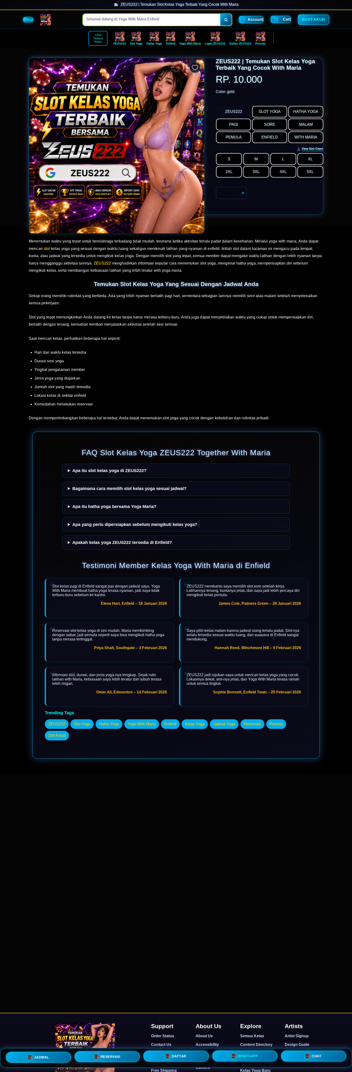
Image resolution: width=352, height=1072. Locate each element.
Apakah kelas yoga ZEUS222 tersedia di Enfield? (122, 542)
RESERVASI (110, 1056)
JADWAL (41, 1057)
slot (47, 249)
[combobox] (152, 20)
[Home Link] (45, 19)
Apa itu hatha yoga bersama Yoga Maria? (114, 506)
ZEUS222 (102, 263)
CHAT (316, 1056)
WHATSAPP (248, 1056)
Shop (28, 19)
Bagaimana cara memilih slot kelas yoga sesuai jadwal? (129, 488)
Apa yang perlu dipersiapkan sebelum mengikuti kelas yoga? (134, 524)
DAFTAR (179, 1056)
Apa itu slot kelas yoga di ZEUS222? (109, 470)
